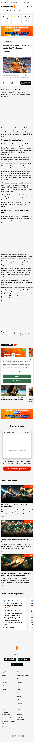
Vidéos (4, 689)
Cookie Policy (24, 367)
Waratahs (4, 261)
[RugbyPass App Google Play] (24, 659)
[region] (17, 371)
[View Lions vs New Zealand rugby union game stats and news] (27, 19)
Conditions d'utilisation (8, 718)
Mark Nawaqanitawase (23, 90)
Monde (19, 696)
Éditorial (19, 723)
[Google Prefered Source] (25, 83)
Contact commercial (20, 718)
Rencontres (18, 11)
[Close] (31, 359)
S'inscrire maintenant (23, 675)
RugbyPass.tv (21, 679)
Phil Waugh (10, 187)
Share (14, 83)
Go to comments (9, 627)
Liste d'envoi (20, 682)
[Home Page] (8, 6)
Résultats (10, 11)
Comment (7, 83)
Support (19, 714)
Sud (18, 693)
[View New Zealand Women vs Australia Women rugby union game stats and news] (6, 19)
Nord (18, 689)
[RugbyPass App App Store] (10, 659)
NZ (18, 700)
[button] (17, 501)
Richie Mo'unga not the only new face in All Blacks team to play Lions (13, 605)
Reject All (17, 376)
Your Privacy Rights (17, 372)
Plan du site (5, 693)
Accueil (4, 675)
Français (19, 703)
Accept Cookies (17, 380)
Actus (3, 11)
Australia (26, 219)
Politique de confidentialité (6, 713)
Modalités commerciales (9, 727)
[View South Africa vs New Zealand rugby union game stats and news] (16, 19)
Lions (30, 282)
